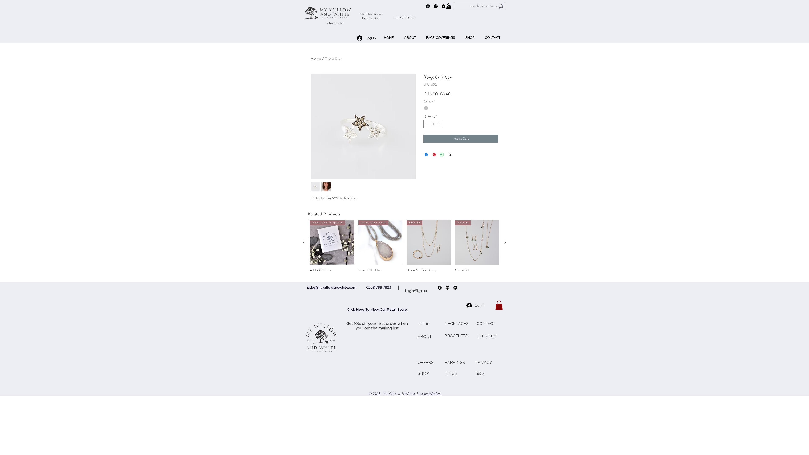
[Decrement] (427, 124)
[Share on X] (450, 154)
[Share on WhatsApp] (442, 154)
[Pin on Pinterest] (434, 154)
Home (316, 58)
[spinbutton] (433, 124)
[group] (404, 248)
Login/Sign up (405, 17)
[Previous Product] (303, 242)
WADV (434, 393)
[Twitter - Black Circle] (443, 6)
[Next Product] (505, 242)
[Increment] (439, 124)
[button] (448, 6)
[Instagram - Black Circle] (436, 6)
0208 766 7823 (378, 287)
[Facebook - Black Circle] (428, 6)
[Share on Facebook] (426, 154)
